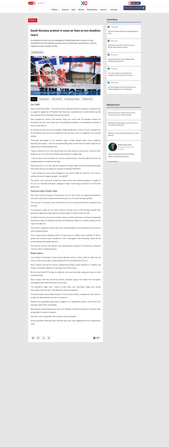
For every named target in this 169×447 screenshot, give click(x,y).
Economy (65, 9)
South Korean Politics (72, 99)
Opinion (81, 9)
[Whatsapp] (38, 338)
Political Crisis (87, 99)
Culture (103, 9)
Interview (113, 9)
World (34, 99)
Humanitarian (92, 9)
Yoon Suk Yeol (56, 99)
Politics (54, 9)
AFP (98, 338)
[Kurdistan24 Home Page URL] (84, 3)
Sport (73, 9)
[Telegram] (33, 338)
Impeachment (44, 99)
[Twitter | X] (43, 338)
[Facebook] (48, 338)
